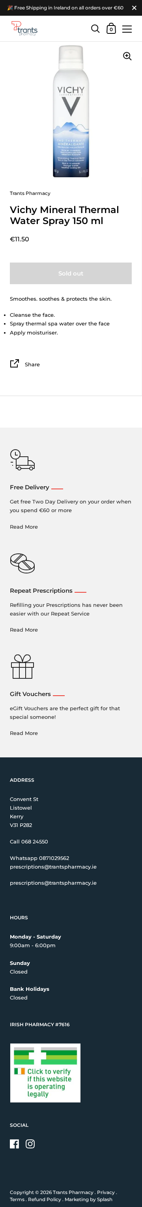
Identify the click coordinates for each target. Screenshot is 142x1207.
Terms (17, 1199)
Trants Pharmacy (73, 1192)
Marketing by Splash (88, 1199)
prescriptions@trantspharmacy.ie (53, 866)
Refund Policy (44, 1199)
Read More (24, 527)
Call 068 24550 (29, 841)
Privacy (106, 1192)
